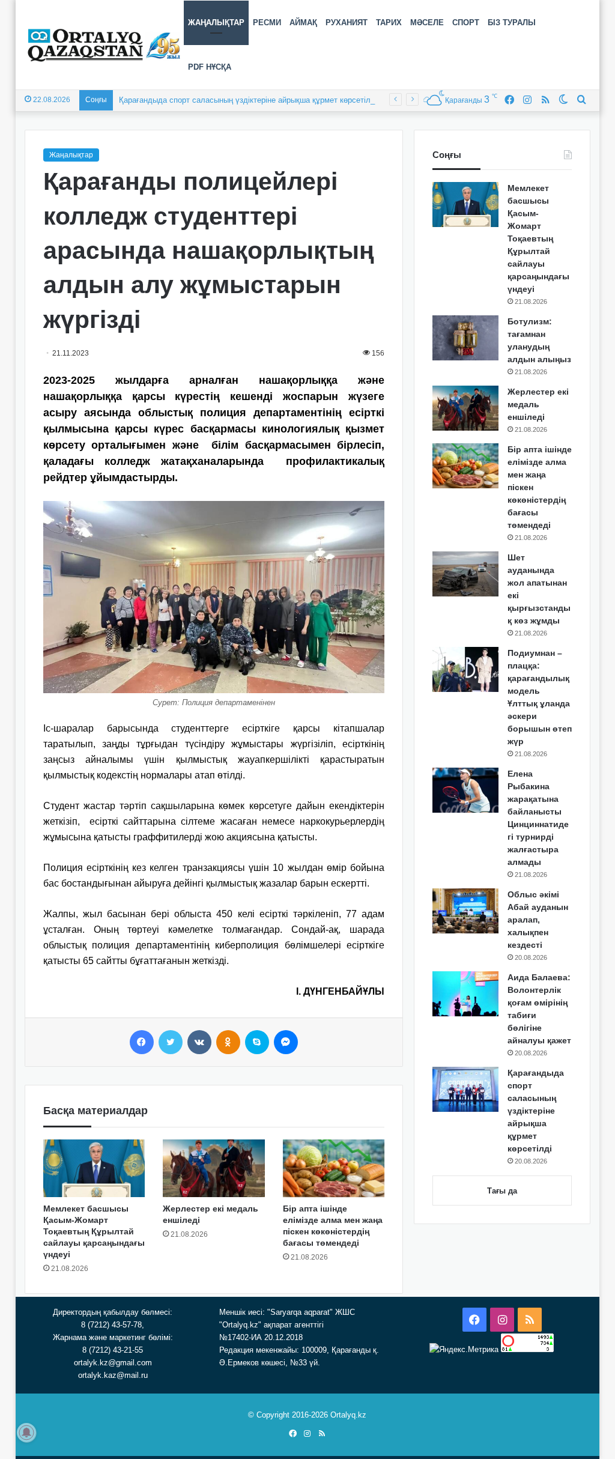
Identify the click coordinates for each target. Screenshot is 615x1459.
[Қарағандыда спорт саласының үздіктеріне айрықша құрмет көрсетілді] (465, 1089)
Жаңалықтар (216, 22)
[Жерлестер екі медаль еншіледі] (214, 1168)
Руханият (347, 22)
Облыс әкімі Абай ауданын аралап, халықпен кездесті (537, 920)
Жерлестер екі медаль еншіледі (538, 404)
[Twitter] (171, 1042)
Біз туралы (512, 22)
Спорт (465, 22)
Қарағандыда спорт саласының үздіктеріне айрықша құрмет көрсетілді (248, 100)
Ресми (267, 22)
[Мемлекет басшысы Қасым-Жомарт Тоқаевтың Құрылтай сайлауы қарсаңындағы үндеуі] (94, 1168)
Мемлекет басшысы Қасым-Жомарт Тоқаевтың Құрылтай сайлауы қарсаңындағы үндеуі (94, 1231)
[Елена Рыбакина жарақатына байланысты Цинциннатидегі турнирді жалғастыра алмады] (465, 790)
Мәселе (427, 22)
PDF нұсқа (209, 66)
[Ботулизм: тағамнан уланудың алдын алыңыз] (465, 337)
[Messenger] (286, 1042)
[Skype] (257, 1042)
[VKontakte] (199, 1042)
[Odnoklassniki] (228, 1042)
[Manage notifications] (26, 1432)
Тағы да (502, 1190)
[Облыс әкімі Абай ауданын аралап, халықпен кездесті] (465, 910)
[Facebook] (142, 1042)
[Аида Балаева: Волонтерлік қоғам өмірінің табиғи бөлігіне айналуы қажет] (465, 993)
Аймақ (303, 22)
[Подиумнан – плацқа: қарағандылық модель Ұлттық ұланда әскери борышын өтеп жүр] (465, 669)
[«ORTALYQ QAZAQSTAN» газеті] (104, 45)
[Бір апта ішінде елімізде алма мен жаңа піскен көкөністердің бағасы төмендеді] (334, 1168)
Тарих (389, 22)
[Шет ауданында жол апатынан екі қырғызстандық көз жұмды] (465, 573)
